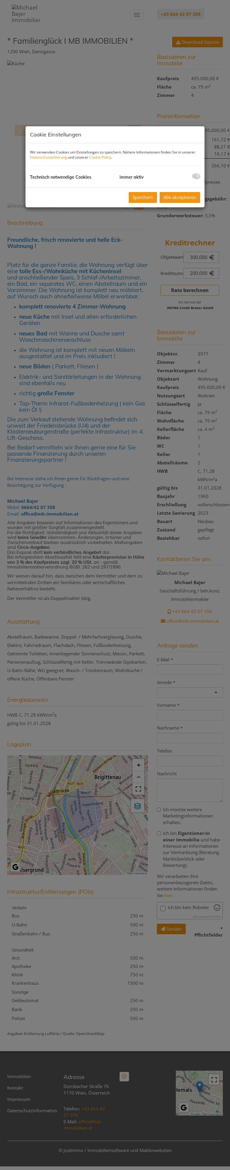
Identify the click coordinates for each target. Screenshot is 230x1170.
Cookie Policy (100, 157)
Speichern (143, 197)
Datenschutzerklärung (48, 157)
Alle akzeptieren (180, 197)
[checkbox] (196, 176)
